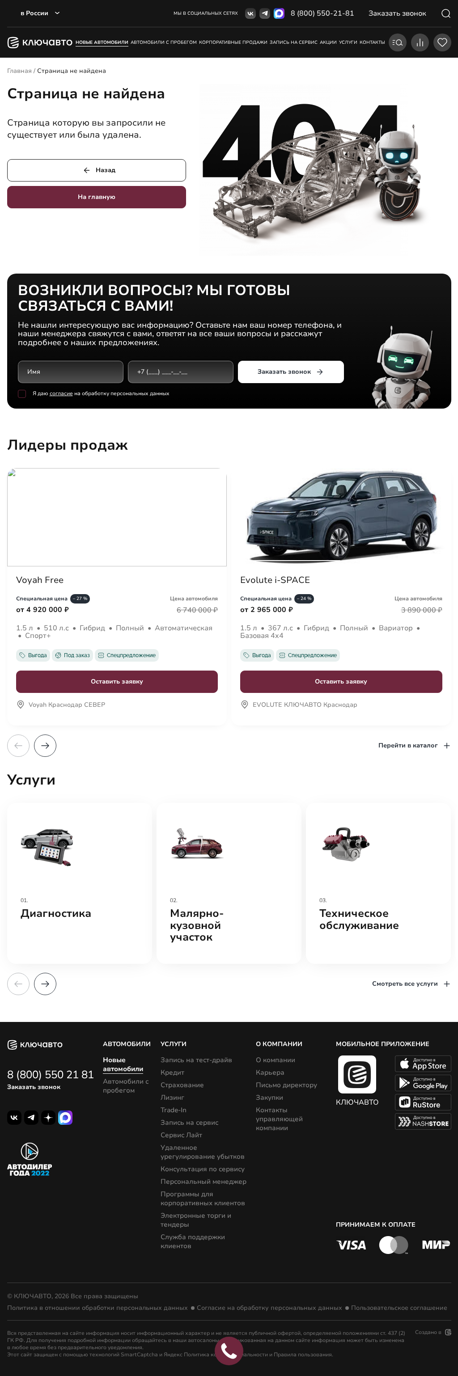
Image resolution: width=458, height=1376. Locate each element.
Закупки (269, 1097)
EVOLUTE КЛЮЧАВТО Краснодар (305, 705)
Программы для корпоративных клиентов (203, 1198)
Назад (105, 170)
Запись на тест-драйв (196, 1059)
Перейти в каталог (408, 745)
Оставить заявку (117, 681)
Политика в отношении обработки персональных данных (97, 1308)
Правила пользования (303, 1354)
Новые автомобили (102, 42)
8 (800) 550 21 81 (50, 1075)
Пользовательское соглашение (399, 1308)
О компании (275, 1059)
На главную (96, 197)
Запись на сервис (189, 1122)
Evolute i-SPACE (275, 580)
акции (328, 42)
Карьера (270, 1072)
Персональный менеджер (203, 1181)
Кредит (172, 1072)
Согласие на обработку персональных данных (269, 1308)
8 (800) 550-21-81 (322, 13)
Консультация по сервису (203, 1169)
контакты (372, 42)
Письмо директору (286, 1085)
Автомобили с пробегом (164, 42)
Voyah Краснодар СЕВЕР (67, 705)
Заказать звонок (284, 371)
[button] (45, 745)
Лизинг (172, 1097)
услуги (348, 42)
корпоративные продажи (233, 42)
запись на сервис (294, 42)
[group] (79, 883)
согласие (61, 393)
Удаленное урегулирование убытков (203, 1152)
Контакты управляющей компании (279, 1119)
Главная (19, 71)
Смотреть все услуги (405, 983)
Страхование (182, 1085)
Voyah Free (40, 580)
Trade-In (174, 1110)
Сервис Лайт (181, 1135)
